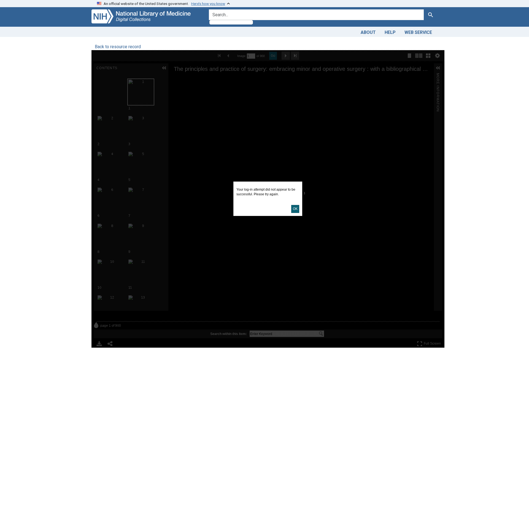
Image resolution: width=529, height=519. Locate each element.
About (368, 32)
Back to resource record (118, 46)
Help (390, 32)
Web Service (418, 32)
